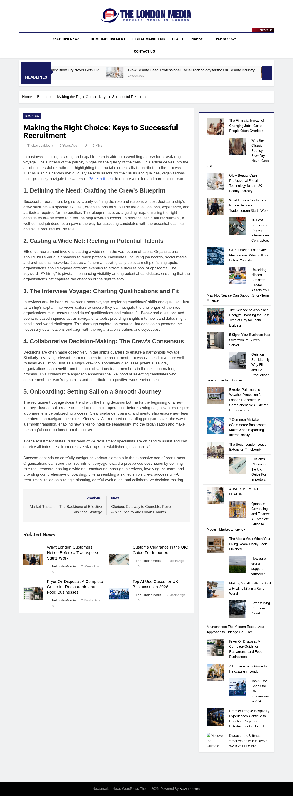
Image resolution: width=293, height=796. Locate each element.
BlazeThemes (190, 789)
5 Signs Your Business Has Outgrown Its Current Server (249, 340)
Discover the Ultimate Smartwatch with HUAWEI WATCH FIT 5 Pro (249, 741)
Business (32, 116)
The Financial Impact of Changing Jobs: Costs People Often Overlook (246, 125)
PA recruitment (101, 179)
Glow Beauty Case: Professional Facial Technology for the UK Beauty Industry (168, 70)
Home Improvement (108, 39)
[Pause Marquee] (267, 73)
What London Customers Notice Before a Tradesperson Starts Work (74, 552)
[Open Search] (272, 45)
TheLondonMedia (40, 145)
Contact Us (144, 51)
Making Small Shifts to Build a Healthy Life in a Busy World (250, 588)
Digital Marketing (148, 39)
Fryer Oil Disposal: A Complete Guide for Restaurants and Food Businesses (75, 587)
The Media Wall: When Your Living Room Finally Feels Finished (249, 544)
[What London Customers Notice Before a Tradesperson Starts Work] (247, 72)
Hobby (197, 39)
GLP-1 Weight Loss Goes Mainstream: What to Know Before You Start (249, 255)
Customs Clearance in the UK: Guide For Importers (260, 469)
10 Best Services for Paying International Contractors (260, 230)
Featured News (66, 39)
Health (178, 39)
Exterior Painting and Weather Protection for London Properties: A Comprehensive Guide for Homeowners (248, 400)
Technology (225, 39)
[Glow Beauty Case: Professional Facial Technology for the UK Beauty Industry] (91, 72)
